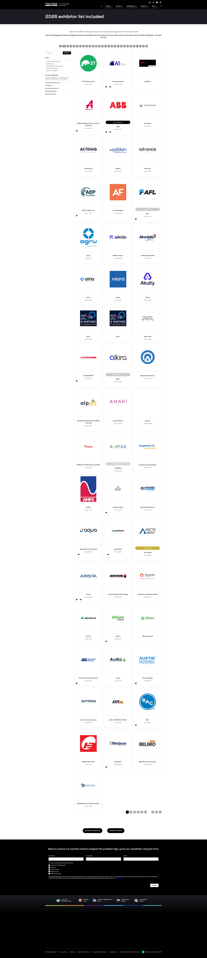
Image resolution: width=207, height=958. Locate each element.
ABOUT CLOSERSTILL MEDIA (89, 929)
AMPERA (118, 468)
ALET (88, 336)
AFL (147, 214)
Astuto (88, 636)
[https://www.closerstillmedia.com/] (157, 945)
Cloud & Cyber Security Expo (105, 900)
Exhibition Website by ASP (153, 952)
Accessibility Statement (99, 952)
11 (152, 812)
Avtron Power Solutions (88, 720)
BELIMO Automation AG (147, 762)
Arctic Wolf (147, 552)
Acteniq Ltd (88, 168)
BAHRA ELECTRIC (88, 762)
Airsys (118, 297)
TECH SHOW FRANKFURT (149, 921)
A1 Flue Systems (118, 81)
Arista (88, 594)
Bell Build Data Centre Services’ (88, 803)
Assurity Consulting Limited (147, 594)
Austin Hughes (147, 678)
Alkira (118, 379)
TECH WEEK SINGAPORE (149, 924)
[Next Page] (156, 812)
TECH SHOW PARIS (148, 929)
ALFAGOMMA (88, 376)
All (60, 46)
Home (102, 6)
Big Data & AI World (125, 900)
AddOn (117, 168)
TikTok (160, 2)
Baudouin (118, 762)
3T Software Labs (88, 81)
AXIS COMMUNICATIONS (118, 720)
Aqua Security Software (88, 549)
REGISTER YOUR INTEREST (89, 924)
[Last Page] (160, 812)
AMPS (88, 507)
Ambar (147, 421)
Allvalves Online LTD (147, 376)
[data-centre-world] (136, 900)
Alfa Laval (147, 336)
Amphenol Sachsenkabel (147, 465)
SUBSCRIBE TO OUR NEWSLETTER (120, 921)
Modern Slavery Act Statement (130, 952)
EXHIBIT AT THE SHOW (88, 927)
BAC (147, 720)
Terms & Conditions (84, 952)
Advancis (147, 168)
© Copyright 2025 (51, 952)
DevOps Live (86, 900)
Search (161, 6)
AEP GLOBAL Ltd (88, 210)
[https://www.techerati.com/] (51, 945)
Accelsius (147, 123)
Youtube (157, 2)
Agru (88, 255)
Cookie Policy (113, 952)
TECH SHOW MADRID (148, 927)
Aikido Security (118, 255)
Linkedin (150, 2)
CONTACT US (85, 921)
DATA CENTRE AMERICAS (149, 932)
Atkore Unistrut (147, 636)
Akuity (147, 297)
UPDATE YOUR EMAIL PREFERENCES (120, 924)
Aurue (118, 678)
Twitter (153, 2)
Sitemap (72, 952)
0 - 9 (64, 46)
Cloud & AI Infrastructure (66, 900)
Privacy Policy (63, 952)
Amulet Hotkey (118, 507)
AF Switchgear (118, 210)
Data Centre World (143, 900)
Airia (88, 297)
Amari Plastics (118, 421)
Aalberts (147, 81)
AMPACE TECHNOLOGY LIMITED (88, 465)
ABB (118, 127)
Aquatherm (118, 549)
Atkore (118, 636)
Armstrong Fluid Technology (118, 594)
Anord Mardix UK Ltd (147, 507)
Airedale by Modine (147, 255)
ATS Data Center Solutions (88, 678)
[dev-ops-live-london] (80, 900)
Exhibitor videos (116, 830)
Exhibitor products (92, 830)
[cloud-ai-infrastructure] (58, 900)
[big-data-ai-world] (118, 900)
